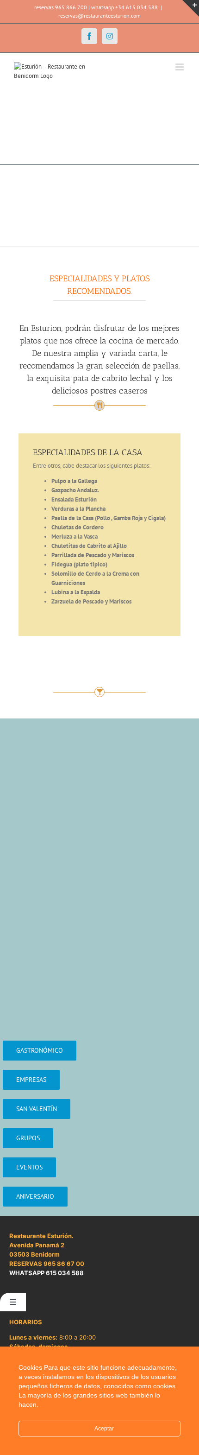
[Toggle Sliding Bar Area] (190, 8)
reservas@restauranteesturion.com (99, 15)
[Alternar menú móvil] (180, 67)
